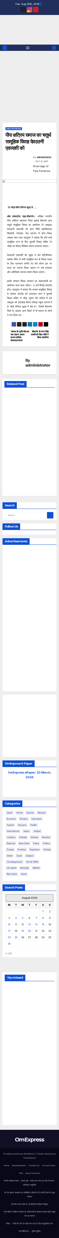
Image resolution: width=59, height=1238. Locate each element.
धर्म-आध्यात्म (11, 868)
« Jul (9, 953)
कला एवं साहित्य (32, 861)
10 (9, 924)
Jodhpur (11, 837)
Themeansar (29, 1158)
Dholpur (24, 818)
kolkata (23, 837)
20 (29, 930)
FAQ (21, 1173)
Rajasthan (35, 849)
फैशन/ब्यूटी (24, 868)
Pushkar (22, 849)
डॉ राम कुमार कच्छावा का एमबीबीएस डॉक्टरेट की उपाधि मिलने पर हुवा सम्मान (29, 1194)
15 (43, 924)
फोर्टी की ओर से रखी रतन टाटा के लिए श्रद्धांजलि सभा (33, 1223)
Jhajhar (37, 831)
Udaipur (30, 855)
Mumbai (46, 837)
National (11, 843)
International (13, 831)
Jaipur (26, 831)
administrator (44, 157)
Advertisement (19, 1165)
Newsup (49, 1153)
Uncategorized (13, 129)
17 (9, 930)
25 (16, 937)
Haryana (22, 825)
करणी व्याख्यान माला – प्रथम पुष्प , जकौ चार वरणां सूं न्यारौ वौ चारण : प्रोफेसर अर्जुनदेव (29, 1182)
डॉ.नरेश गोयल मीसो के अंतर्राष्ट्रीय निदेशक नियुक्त (29, 1204)
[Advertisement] (29, 82)
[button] (49, 47)
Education (37, 818)
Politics (46, 843)
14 (36, 924)
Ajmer (10, 812)
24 (9, 937)
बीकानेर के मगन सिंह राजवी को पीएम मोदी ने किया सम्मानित (40, 334)
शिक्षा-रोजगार (12, 874)
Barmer (30, 812)
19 (22, 930)
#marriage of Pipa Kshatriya (41, 168)
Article (19, 812)
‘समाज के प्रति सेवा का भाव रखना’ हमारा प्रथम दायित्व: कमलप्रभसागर (20, 336)
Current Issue (48, 1165)
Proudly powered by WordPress (19, 1153)
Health (33, 825)
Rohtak (47, 849)
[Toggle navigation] (27, 48)
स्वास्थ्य (24, 874)
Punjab (10, 849)
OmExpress (8, 29)
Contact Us (33, 1165)
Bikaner (42, 812)
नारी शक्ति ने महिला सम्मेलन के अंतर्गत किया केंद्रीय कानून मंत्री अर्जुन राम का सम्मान (29, 1213)
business (11, 818)
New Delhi (24, 843)
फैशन (8, 1223)
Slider (10, 855)
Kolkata (34, 837)
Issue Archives (32, 1173)
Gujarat (10, 825)
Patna (36, 843)
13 (29, 924)
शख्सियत (36, 868)
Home (6, 1165)
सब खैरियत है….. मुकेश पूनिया (29, 1231)
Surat (19, 855)
